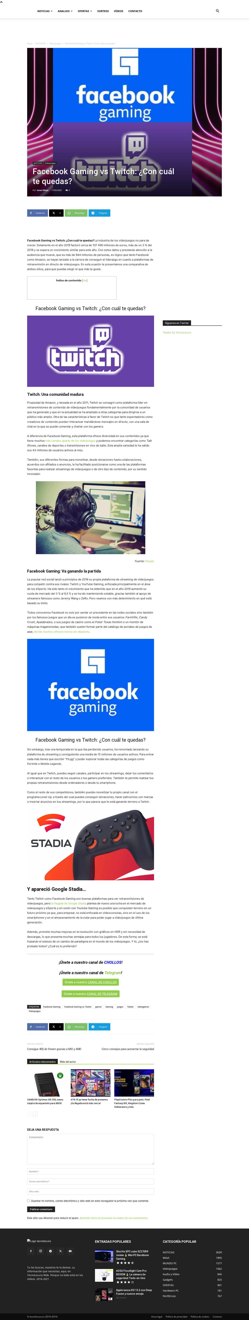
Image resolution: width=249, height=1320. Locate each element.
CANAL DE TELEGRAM (102, 994)
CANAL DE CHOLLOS (102, 982)
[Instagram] (40, 1251)
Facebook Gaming (51, 1006)
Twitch (130, 1006)
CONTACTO (135, 11)
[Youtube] (70, 1251)
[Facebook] (30, 1251)
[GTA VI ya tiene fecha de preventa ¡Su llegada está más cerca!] (90, 1083)
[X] (60, 1251)
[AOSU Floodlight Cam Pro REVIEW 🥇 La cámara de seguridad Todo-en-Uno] (104, 1275)
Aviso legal (156, 1316)
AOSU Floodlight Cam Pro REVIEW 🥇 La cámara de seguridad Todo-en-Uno (131, 1274)
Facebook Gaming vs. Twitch (77, 1006)
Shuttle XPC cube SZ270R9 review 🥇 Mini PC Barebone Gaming (132, 1255)
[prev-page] (29, 1114)
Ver (85, 280)
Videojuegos (55, 43)
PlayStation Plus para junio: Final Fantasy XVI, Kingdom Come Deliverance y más (132, 1103)
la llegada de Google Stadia (69, 903)
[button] (217, 11)
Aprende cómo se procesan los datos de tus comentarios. (114, 1217)
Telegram (112, 973)
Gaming (109, 1006)
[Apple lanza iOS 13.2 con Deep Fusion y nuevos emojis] (104, 1294)
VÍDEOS (118, 11)
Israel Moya (42, 190)
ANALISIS (64, 11)
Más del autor (68, 1061)
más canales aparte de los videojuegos (70, 440)
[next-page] (35, 1114)
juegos (120, 1006)
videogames (143, 1006)
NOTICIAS (43, 11)
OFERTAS (83, 11)
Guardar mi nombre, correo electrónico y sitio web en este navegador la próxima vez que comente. (90, 1200)
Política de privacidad (176, 1316)
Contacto (217, 1316)
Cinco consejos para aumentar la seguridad (128, 1049)
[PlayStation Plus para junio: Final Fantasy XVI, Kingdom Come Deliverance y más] (134, 1083)
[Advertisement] (124, 31)
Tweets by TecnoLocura (177, 332)
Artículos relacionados (42, 1061)
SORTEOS (103, 11)
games (98, 1006)
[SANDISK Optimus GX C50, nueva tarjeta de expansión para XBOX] (47, 1083)
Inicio (29, 43)
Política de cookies (200, 1316)
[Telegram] (50, 1251)
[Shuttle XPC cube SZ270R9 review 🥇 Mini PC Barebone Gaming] (104, 1256)
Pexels (149, 561)
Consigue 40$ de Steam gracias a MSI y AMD (54, 1049)
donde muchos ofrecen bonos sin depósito (61, 631)
